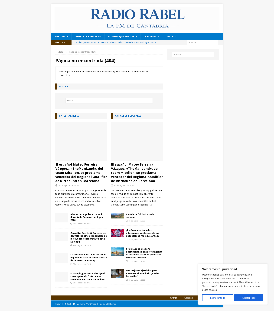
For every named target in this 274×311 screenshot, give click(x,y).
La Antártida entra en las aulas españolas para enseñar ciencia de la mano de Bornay (88, 257)
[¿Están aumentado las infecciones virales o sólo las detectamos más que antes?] (117, 233)
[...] (94, 204)
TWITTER (173, 298)
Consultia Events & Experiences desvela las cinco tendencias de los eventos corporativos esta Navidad (88, 237)
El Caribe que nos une (121, 36)
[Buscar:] (203, 42)
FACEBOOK (188, 298)
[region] (233, 284)
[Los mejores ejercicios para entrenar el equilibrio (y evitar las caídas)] (117, 273)
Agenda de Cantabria (88, 36)
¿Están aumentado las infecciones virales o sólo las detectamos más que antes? (142, 233)
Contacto (172, 36)
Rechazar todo (217, 297)
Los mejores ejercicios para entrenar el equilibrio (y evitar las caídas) (143, 273)
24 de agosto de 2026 (68, 185)
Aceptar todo (249, 297)
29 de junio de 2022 (137, 221)
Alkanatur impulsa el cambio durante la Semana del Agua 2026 (86, 217)
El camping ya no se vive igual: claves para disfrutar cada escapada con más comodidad (87, 276)
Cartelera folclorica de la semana (140, 216)
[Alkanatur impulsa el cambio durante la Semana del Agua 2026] (61, 217)
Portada (60, 36)
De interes (150, 36)
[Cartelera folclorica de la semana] (117, 215)
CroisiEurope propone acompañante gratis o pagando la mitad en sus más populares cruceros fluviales (144, 253)
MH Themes (111, 304)
